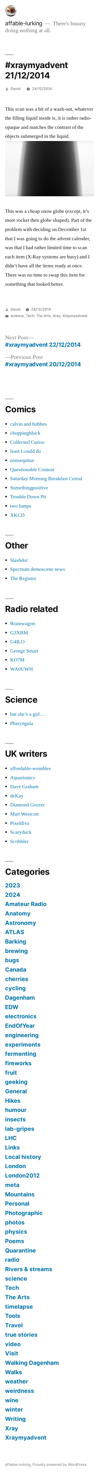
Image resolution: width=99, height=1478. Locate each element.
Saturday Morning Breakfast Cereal (46, 478)
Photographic (24, 1213)
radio (12, 1259)
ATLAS (14, 932)
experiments (23, 1044)
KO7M (17, 660)
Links (12, 1147)
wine (11, 1400)
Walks (13, 1372)
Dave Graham (24, 786)
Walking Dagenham (32, 1362)
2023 (12, 885)
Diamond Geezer (27, 805)
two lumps (20, 506)
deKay (16, 796)
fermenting (20, 1053)
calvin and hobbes (28, 424)
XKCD (17, 515)
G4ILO (17, 641)
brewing (16, 950)
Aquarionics (22, 777)
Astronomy (20, 922)
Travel (14, 1325)
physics (16, 1231)
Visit (11, 1353)
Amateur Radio (26, 904)
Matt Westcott (24, 814)
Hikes (12, 1100)
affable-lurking (23, 23)
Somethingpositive (29, 488)
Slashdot (19, 560)
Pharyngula (21, 723)
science (17, 316)
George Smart (24, 651)
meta (12, 1184)
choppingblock (25, 433)
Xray (56, 316)
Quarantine (20, 1250)
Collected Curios (27, 442)
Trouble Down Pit (28, 497)
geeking (16, 1081)
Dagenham (20, 997)
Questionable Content (32, 469)
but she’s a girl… (27, 714)
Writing (15, 1418)
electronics (21, 1016)
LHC (11, 1137)
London (15, 1166)
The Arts (43, 316)
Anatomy (18, 913)
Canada (15, 969)
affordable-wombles (30, 768)
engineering (22, 1035)
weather (16, 1381)
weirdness (19, 1390)
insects (15, 1119)
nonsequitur (22, 460)
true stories (21, 1334)
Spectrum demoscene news (37, 569)
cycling (15, 988)
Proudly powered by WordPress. (59, 1464)
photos (15, 1222)
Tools (12, 1315)
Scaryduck (21, 832)
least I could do (25, 451)
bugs (12, 960)
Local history (23, 1156)
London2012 (22, 1175)
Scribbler (19, 841)
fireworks (18, 1063)
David (15, 89)
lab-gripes (19, 1128)
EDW (11, 1007)
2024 (12, 894)
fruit (11, 1072)
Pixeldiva (19, 823)
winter (14, 1409)
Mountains (20, 1194)
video (13, 1344)
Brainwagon (22, 623)
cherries (16, 979)
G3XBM (19, 632)
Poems (14, 1241)
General (16, 1091)
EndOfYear (20, 1025)
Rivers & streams (28, 1269)
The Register (23, 578)
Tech (30, 316)
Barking (15, 941)
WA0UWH (21, 669)
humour (15, 1109)
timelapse (19, 1306)
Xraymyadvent (74, 316)
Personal (17, 1203)
